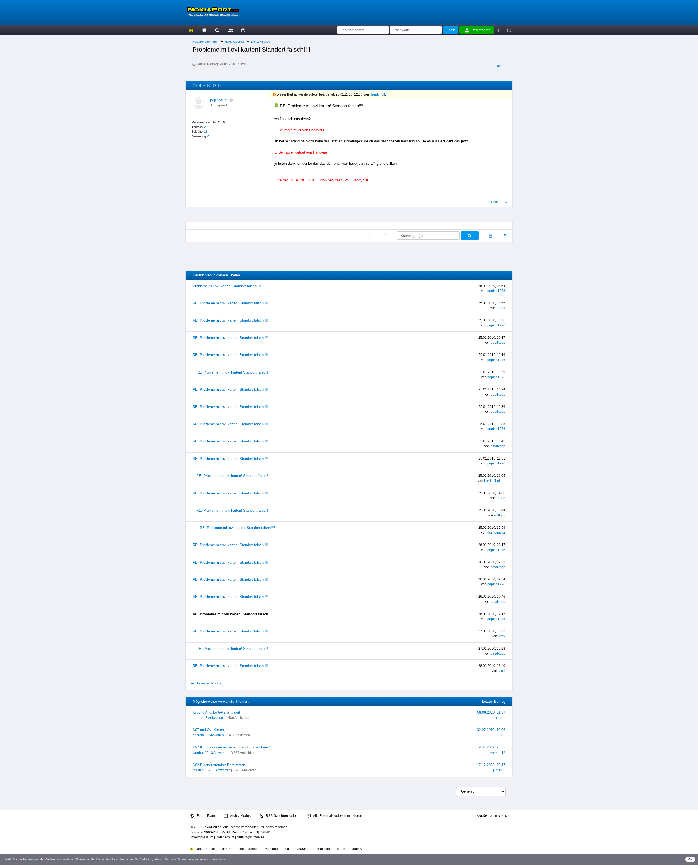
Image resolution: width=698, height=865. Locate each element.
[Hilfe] (243, 30)
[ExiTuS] (499, 770)
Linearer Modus (208, 683)
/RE (287, 849)
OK (690, 859)
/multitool (323, 849)
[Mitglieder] (230, 30)
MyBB (225, 832)
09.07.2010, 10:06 (491, 730)
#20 (506, 201)
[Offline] (231, 100)
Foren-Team (205, 815)
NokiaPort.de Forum (205, 41)
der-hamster (496, 532)
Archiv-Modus (240, 815)
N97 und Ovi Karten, (209, 730)
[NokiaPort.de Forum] (204, 30)
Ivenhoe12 (201, 752)
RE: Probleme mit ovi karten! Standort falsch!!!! (230, 303)
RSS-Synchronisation (281, 815)
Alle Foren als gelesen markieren (337, 815)
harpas (198, 717)
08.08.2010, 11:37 (491, 712)
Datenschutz (225, 837)
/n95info (303, 849)
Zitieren (493, 201)
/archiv (357, 849)
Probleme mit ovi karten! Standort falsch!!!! (227, 286)
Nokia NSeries (260, 41)
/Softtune (271, 849)
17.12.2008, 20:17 (491, 765)
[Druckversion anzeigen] (490, 236)
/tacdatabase (248, 849)
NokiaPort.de (205, 849)
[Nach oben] (505, 236)
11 (205, 131)
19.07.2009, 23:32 (491, 747)
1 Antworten (215, 735)
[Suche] (217, 30)
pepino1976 (219, 100)
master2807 (201, 770)
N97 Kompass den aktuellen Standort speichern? (231, 747)
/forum (226, 849)
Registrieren (480, 30)
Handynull (377, 94)
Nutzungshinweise (250, 837)
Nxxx (501, 636)
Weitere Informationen (213, 859)
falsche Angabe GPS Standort (216, 712)
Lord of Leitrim (494, 480)
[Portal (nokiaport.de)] (191, 30)
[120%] (508, 30)
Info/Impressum (202, 837)
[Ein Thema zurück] (370, 236)
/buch (341, 849)
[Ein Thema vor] (385, 236)
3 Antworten (214, 717)
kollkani (499, 515)
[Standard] (499, 30)
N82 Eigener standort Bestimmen (219, 765)
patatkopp (498, 342)
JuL (502, 735)
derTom (198, 735)
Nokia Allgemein (235, 41)
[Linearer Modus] (499, 66)
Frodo (501, 308)
